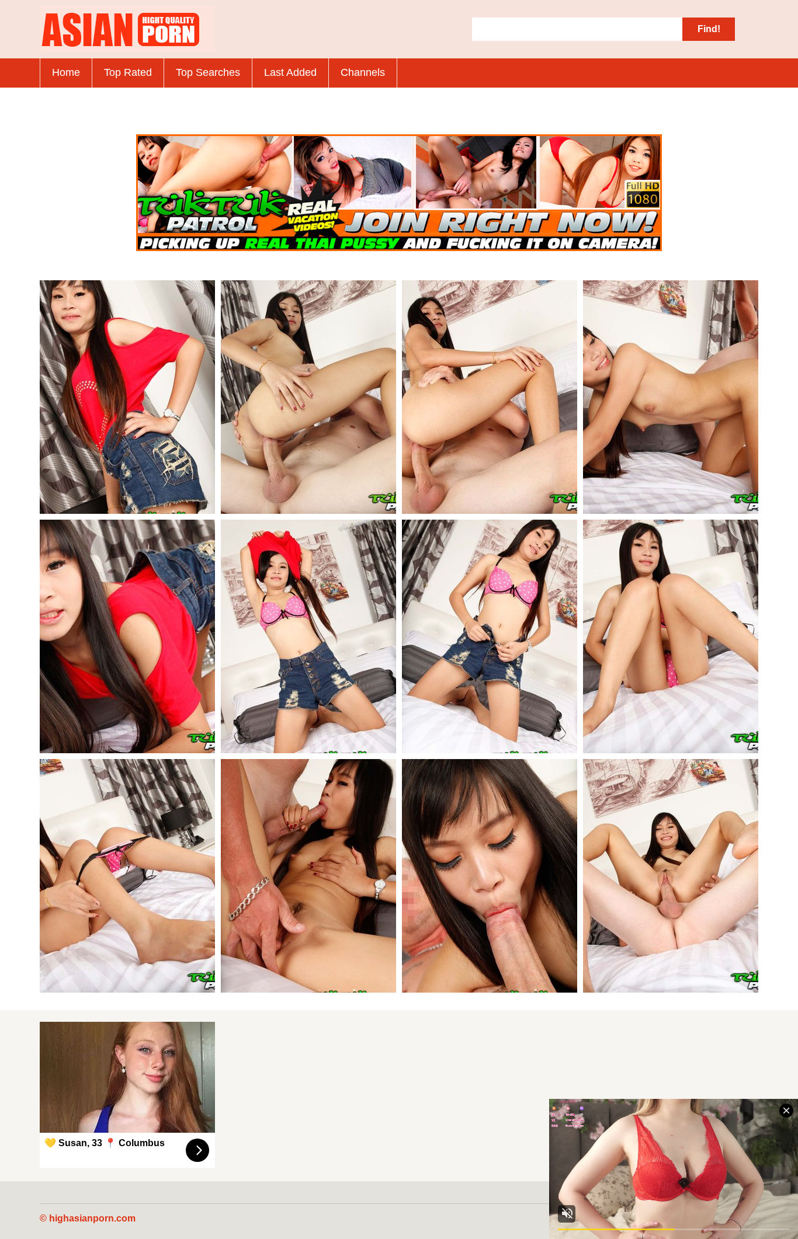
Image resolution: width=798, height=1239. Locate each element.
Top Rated (128, 72)
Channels (363, 72)
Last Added (290, 72)
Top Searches (208, 72)
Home (66, 72)
